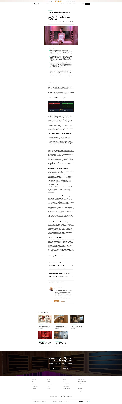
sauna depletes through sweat (61, 243)
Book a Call (87, 3)
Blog (63, 381)
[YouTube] (64, 396)
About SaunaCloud (50, 381)
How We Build (62, 3)
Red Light (52, 3)
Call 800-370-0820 (67, 368)
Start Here (48, 388)
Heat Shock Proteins (66, 386)
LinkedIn (62, 282)
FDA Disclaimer (80, 388)
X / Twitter (57, 282)
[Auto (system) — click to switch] (83, 4)
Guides (57, 3)
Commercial (69, 3)
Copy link (53, 282)
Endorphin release (52, 174)
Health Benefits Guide (66, 383)
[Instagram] (59, 396)
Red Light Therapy (35, 386)
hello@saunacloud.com (53, 396)
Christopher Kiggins (52, 21)
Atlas (33, 381)
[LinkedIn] (62, 396)
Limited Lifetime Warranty (82, 381)
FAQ (78, 386)
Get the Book (63, 301)
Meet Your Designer (50, 383)
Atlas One (47, 3)
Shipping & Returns (81, 383)
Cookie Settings (80, 391)
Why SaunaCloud (76, 3)
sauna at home (70, 249)
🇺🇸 (81, 3)
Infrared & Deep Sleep (66, 388)
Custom (43, 3)
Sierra (33, 383)
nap (70, 216)
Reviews (48, 386)
